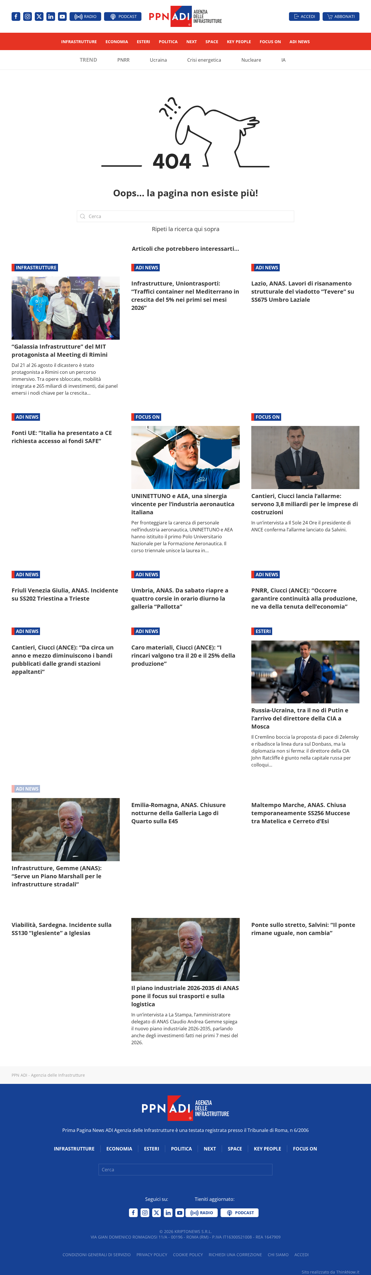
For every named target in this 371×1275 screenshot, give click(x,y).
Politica (168, 41)
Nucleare (251, 60)
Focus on (270, 41)
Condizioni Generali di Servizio (97, 1254)
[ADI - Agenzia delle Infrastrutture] (185, 1107)
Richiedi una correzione (235, 1254)
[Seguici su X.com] (39, 16)
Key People (239, 41)
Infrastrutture (79, 41)
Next (191, 41)
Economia (117, 41)
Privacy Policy (152, 1254)
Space (211, 41)
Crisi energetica (204, 60)
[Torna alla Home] (185, 16)
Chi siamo (278, 1254)
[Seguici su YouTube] (62, 16)
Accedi (308, 16)
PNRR (123, 60)
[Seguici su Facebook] (16, 16)
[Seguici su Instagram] (27, 16)
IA (283, 60)
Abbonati (344, 16)
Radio (90, 16)
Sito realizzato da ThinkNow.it (330, 1272)
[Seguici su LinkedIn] (50, 16)
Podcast (127, 16)
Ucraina (158, 60)
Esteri (143, 41)
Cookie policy (188, 1254)
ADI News (300, 41)
